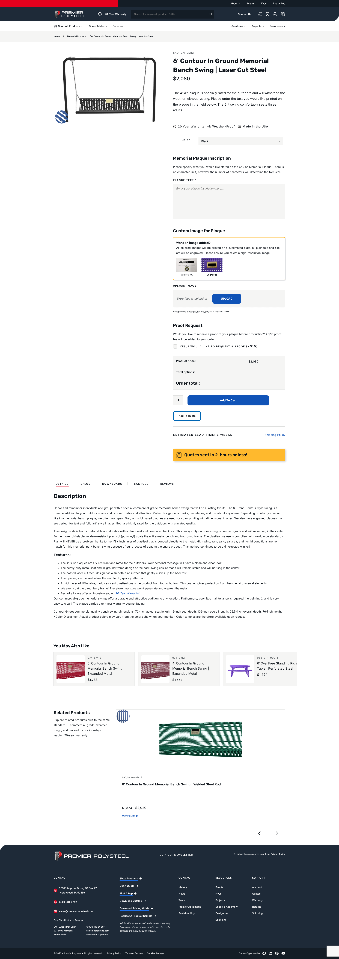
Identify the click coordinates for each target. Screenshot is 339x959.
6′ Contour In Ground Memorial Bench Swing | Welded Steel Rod (171, 784)
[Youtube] (283, 953)
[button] (259, 833)
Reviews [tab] (167, 483)
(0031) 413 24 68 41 (96, 926)
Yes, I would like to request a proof (219, 347)
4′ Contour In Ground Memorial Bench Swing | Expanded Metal (190, 669)
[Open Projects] (263, 26)
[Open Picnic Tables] (106, 26)
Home (57, 36)
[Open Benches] (125, 26)
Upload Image (184, 285)
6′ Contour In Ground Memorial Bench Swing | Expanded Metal (106, 669)
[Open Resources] (284, 26)
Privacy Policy (278, 854)
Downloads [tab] (112, 483)
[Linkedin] (270, 953)
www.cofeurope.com (97, 934)
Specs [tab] (85, 483)
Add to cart (228, 400)
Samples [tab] (141, 483)
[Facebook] (264, 953)
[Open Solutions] (245, 26)
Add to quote (187, 415)
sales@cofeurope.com (97, 930)
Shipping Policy (275, 435)
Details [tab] (62, 483)
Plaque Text (185, 180)
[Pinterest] (277, 953)
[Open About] (239, 3)
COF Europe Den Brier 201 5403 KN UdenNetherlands (65, 930)
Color (186, 140)
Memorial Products (77, 36)
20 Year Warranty (127, 593)
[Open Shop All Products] (82, 26)
